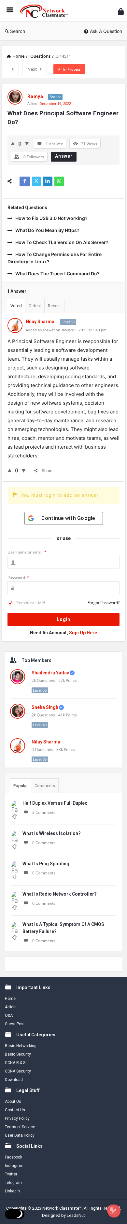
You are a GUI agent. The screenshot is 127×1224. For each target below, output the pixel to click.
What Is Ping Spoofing (45, 863)
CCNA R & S (15, 1062)
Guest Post (15, 1024)
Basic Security (18, 1054)
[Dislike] (27, 143)
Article (11, 1007)
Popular (20, 785)
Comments (45, 785)
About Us (13, 1101)
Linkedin (12, 1191)
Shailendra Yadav (50, 672)
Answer (64, 156)
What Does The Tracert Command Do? (57, 273)
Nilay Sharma (46, 741)
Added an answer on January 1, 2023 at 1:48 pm (66, 330)
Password (18, 577)
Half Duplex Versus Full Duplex (54, 803)
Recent (54, 305)
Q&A (9, 1015)
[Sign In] (121, 11)
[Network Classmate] (46, 10)
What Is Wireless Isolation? (51, 833)
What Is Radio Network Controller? (59, 894)
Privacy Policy (17, 1118)
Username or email (27, 552)
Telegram (13, 1182)
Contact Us (15, 1110)
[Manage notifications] (111, 1209)
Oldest (35, 305)
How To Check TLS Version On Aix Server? (61, 242)
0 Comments (43, 842)
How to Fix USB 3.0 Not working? (51, 218)
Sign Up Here (83, 632)
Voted (16, 305)
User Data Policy (20, 1135)
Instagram (14, 1165)
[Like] (13, 143)
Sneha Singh (45, 707)
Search (17, 31)
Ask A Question (106, 31)
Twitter (11, 1174)
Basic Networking (20, 1046)
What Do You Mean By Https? (47, 230)
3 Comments (43, 812)
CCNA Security (18, 1071)
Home (10, 998)
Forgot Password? (104, 602)
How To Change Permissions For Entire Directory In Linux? (54, 258)
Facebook (13, 1157)
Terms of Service (20, 1127)
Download (14, 1079)
